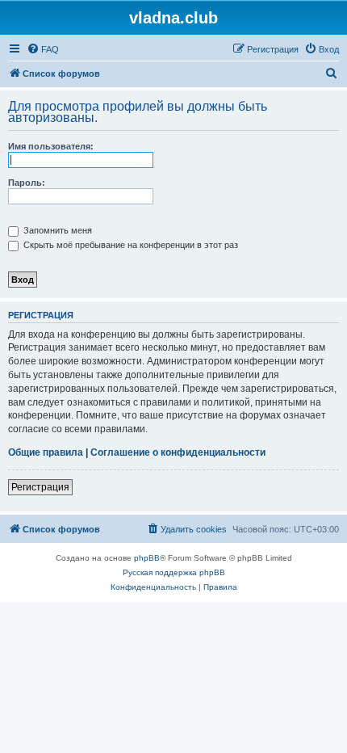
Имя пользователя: (51, 146)
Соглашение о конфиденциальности (177, 452)
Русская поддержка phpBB (174, 572)
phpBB (147, 557)
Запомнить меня (56, 230)
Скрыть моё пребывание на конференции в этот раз (129, 245)
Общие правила (45, 452)
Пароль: (26, 182)
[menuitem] (43, 49)
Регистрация (40, 487)
